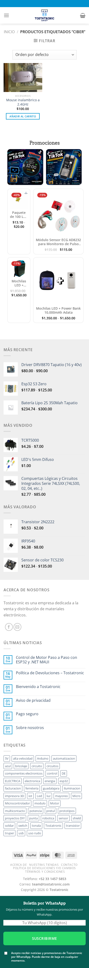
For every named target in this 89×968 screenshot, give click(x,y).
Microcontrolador (17, 803)
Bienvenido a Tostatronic (38, 686)
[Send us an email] (17, 627)
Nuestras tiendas (44, 865)
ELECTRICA (12, 781)
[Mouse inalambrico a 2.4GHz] (23, 77)
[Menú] (6, 15)
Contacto (69, 865)
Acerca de (18, 865)
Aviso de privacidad (33, 700)
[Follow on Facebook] (9, 627)
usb (21, 833)
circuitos (52, 766)
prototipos (67, 811)
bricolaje (21, 766)
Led (39, 796)
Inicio (9, 31)
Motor (54, 803)
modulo (40, 803)
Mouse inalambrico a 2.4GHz (23, 102)
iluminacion (72, 788)
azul (8, 766)
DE (64, 773)
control (52, 773)
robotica (48, 818)
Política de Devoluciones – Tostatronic (50, 673)
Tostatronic (53, 825)
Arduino (42, 758)
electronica (32, 781)
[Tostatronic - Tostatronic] (44, 15)
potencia (35, 811)
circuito (37, 766)
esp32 (64, 781)
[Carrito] (82, 15)
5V (7, 758)
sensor (63, 818)
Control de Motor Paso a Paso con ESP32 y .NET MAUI (46, 659)
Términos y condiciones (45, 872)
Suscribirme (44, 938)
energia (50, 781)
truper (9, 833)
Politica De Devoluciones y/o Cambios (44, 868)
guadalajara (51, 788)
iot (30, 796)
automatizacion (64, 758)
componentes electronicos (23, 773)
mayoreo (61, 796)
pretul (50, 811)
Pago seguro (27, 714)
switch (22, 825)
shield (77, 818)
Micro (76, 796)
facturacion (13, 788)
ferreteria (31, 788)
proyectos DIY (15, 818)
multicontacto (15, 811)
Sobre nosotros (30, 727)
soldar (9, 825)
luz (49, 796)
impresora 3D (14, 796)
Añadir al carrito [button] (22, 116)
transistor (73, 825)
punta (33, 818)
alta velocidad (23, 758)
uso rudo (34, 833)
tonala (36, 825)
